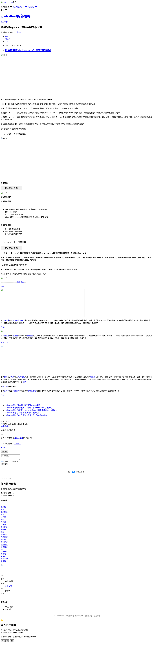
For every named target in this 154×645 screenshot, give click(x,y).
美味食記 (17, 444)
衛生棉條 (4, 542)
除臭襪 (6, 320)
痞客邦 (16, 438)
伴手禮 (5, 386)
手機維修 (4, 537)
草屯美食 (20, 282)
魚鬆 (2, 342)
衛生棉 (6, 391)
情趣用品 (4, 527)
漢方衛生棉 (32, 391)
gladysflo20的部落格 (15, 16)
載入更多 (4, 451)
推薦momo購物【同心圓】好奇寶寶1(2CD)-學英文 (23, 405)
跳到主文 (4, 22)
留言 (21, 438)
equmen (15, 336)
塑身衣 (3, 327)
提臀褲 (3, 561)
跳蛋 (2, 532)
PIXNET (61, 616)
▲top (3, 447)
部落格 (7, 39)
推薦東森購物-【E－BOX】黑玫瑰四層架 (28, 50)
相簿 (6, 36)
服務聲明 (97, 616)
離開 (12, 641)
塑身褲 (3, 556)
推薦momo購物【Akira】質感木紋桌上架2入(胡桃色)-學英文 (27, 415)
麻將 (2, 514)
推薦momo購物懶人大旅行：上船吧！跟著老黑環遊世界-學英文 (28, 408)
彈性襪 (3, 507)
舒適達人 (16, 391)
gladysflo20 (5, 426)
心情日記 (18, 32)
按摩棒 (3, 530)
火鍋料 (3, 524)
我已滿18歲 (5, 641)
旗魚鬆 (92, 377)
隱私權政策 (88, 616)
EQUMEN (4, 558)
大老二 (3, 517)
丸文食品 (21, 377)
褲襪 (2, 509)
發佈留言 (4, 464)
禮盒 (24, 382)
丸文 (6, 342)
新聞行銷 (4, 551)
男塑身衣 (30, 336)
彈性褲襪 (4, 512)
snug (2, 286)
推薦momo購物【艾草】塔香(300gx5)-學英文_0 (22, 413)
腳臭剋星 (19, 320)
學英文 (3, 395)
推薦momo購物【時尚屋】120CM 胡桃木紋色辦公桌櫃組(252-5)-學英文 (31, 410)
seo (2, 549)
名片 (6, 41)
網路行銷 (4, 547)
